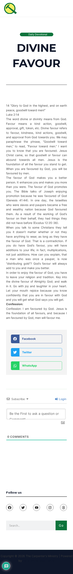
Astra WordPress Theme (39, 560)
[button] (36, 339)
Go (61, 525)
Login (62, 399)
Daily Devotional (37, 34)
